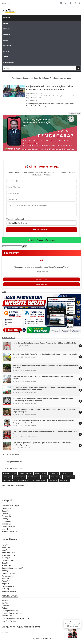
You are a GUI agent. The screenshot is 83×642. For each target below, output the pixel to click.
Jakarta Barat (19, 477)
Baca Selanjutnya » (41, 106)
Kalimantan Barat (23, 480)
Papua (5, 571)
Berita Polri (8, 553)
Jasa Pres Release (9, 621)
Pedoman (5, 608)
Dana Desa (49, 96)
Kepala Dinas (8, 526)
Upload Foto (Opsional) (15, 219)
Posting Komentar (31, 100)
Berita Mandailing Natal (33, 96)
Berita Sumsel (9, 555)
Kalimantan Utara (39, 480)
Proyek (6, 584)
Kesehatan (7, 46)
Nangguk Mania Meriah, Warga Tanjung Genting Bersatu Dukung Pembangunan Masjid (45, 354)
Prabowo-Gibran (9, 532)
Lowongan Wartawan (10, 611)
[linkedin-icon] (70, 3)
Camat (5, 519)
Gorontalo (66, 473)
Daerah (6, 23)
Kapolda (6, 524)
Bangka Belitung (25, 473)
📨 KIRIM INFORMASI (41, 230)
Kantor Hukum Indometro (12, 568)
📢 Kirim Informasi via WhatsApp (41, 240)
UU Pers (5, 603)
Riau (5, 589)
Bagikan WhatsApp (41, 284)
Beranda (6, 18)
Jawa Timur (8, 480)
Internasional (8, 62)
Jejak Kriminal (47, 638)
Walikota (6, 516)
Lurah (5, 529)
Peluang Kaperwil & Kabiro (12, 613)
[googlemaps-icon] (79, 3)
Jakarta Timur (33, 477)
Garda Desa (56, 96)
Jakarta (7, 477)
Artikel (6, 57)
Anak (5, 550)
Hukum (6, 566)
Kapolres (6, 513)
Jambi (45, 477)
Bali (14, 473)
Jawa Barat (56, 477)
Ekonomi (6, 51)
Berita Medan (40, 473)
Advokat (6, 547)
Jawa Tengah (69, 477)
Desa (5, 563)
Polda (5, 578)
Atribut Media (7, 616)
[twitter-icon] (65, 3)
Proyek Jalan (8, 586)
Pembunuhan (8, 573)
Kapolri (6, 508)
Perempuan (7, 576)
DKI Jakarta (53, 473)
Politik (5, 40)
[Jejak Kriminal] (9, 10)
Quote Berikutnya (41, 279)
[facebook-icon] (60, 3)
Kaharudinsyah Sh (10, 506)
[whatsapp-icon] (74, 3)
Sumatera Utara (9, 591)
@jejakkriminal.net (14, 462)
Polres (6, 581)
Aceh (6, 473)
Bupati (6, 511)
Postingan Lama (74, 113)
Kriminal (6, 29)
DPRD (6, 558)
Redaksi (5, 600)
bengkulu (64, 480)
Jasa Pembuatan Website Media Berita (16, 618)
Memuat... (5, 632)
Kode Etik (5, 605)
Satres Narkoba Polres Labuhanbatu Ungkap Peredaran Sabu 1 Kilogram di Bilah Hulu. (44, 343)
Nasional (6, 34)
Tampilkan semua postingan (60, 78)
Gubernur (6, 521)
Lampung (53, 480)
